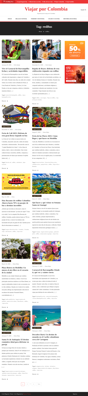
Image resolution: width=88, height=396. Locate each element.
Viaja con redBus (51, 97)
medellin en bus (36, 164)
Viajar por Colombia (46, 9)
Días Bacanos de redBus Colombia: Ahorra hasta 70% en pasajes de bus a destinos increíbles (16, 203)
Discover (4, 101)
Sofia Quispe (17, 65)
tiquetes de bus (11, 375)
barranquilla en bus (40, 296)
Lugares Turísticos (6, 61)
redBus (19, 95)
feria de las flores (40, 162)
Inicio (10, 18)
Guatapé (38, 231)
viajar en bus (5, 303)
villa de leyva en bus (35, 1)
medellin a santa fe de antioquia (9, 373)
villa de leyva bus (48, 1)
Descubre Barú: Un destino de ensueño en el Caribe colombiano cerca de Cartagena (45, 337)
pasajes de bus (44, 164)
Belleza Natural (21, 18)
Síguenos (75, 394)
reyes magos (43, 97)
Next (39, 384)
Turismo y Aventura (37, 18)
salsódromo (19, 162)
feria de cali (8, 162)
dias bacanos (9, 231)
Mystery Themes (27, 394)
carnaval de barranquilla (11, 95)
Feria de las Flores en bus (51, 162)
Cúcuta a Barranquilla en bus (39, 298)
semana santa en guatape (46, 233)
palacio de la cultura (11, 301)
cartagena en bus (40, 366)
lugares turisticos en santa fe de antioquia (15, 371)
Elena (13, 197)
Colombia (21, 229)
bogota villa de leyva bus (12, 229)
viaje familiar (70, 1)
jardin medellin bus (10, 299)
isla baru (47, 366)
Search (82, 10)
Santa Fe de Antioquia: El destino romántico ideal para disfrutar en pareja (15, 342)
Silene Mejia (46, 132)
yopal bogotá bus (22, 1)
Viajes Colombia (59, 1)
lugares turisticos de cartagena (45, 368)
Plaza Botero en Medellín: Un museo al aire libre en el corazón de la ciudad (15, 270)
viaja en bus (19, 231)
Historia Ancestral (70, 18)
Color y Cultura (54, 18)
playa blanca (56, 368)
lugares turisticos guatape (47, 231)
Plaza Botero (20, 301)
